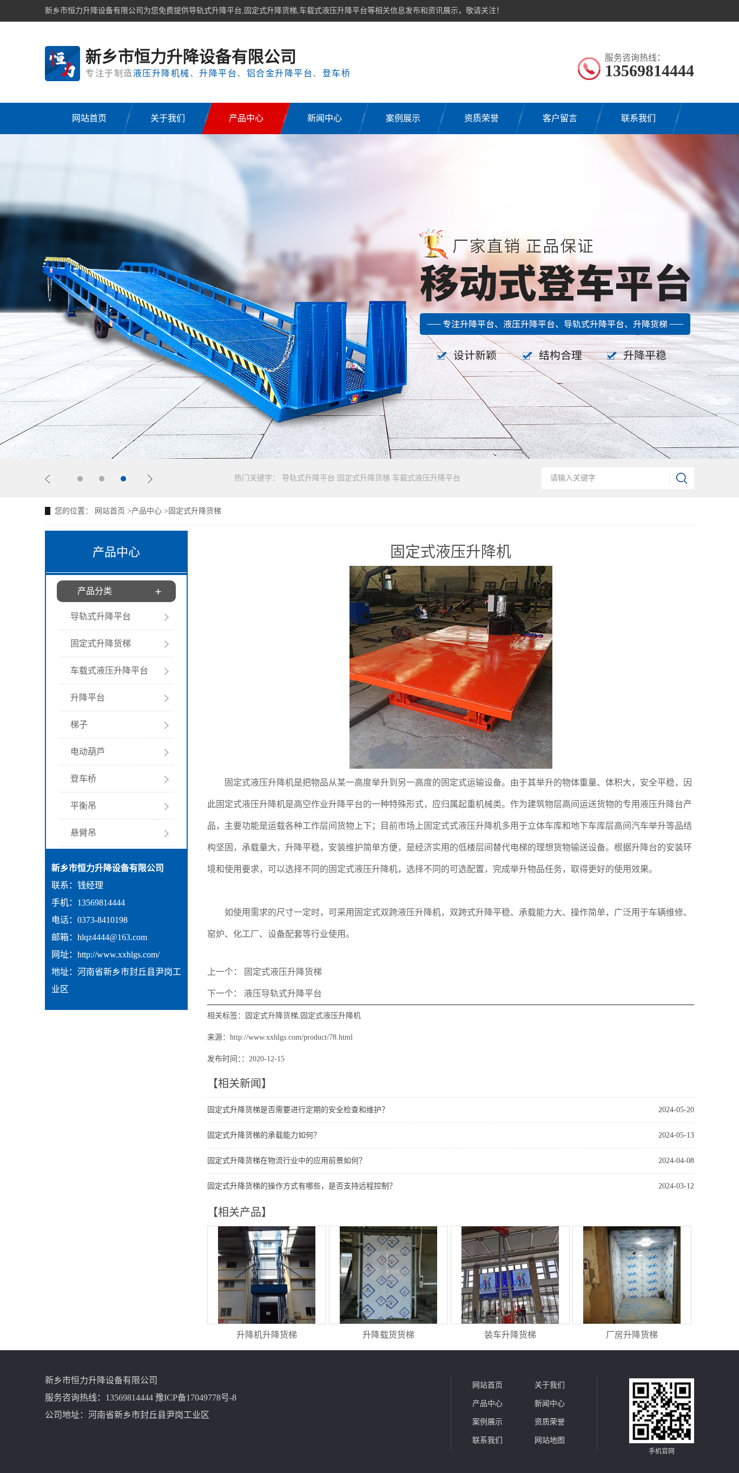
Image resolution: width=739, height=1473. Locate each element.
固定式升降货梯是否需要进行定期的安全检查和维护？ (298, 1110)
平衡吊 (83, 805)
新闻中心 (324, 118)
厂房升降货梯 (632, 1334)
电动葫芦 (87, 751)
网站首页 (89, 118)
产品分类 (94, 591)
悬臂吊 (83, 832)
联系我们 (638, 118)
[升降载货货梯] (388, 1320)
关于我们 (167, 118)
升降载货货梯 (388, 1334)
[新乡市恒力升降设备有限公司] (62, 63)
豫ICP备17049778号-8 (195, 1397)
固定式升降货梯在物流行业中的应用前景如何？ (286, 1161)
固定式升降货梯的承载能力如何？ (264, 1135)
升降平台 (87, 697)
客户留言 (560, 118)
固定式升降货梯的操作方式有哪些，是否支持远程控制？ (302, 1186)
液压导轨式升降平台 (283, 993)
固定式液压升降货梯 (283, 971)
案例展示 (403, 118)
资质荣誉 (481, 118)
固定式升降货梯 (364, 478)
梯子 (79, 724)
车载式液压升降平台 (426, 478)
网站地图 (550, 1440)
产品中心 (246, 118)
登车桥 (83, 778)
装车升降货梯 (510, 1334)
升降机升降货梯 (266, 1334)
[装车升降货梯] (510, 1320)
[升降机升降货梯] (267, 1320)
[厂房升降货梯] (632, 1320)
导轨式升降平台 (309, 478)
